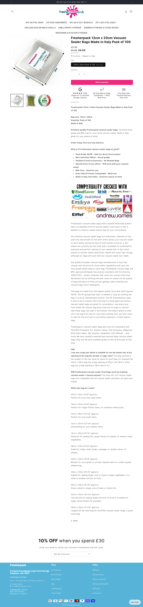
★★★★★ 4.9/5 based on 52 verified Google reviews (80, 95)
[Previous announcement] (10, 2)
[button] (12, 11)
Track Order (56, 593)
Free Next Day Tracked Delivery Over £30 (124, 95)
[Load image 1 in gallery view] (17, 100)
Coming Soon (56, 588)
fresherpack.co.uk (74, 605)
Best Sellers (56, 579)
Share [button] (75, 521)
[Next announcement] (132, 2)
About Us (96, 588)
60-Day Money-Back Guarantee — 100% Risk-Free (102, 95)
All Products (56, 570)
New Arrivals (56, 575)
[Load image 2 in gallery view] (30, 100)
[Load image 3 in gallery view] (44, 100)
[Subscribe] (88, 554)
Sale (53, 584)
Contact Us (97, 593)
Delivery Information (101, 584)
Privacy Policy (98, 575)
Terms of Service (99, 579)
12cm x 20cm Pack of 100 (88, 65)
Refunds (96, 570)
